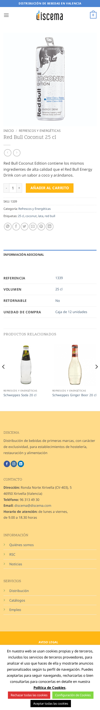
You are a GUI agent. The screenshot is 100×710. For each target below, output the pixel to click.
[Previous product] (16, 152)
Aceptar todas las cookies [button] (50, 703)
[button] (6, 15)
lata (40, 216)
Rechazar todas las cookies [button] (29, 695)
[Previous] (4, 376)
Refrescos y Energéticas (39, 130)
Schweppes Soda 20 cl (20, 395)
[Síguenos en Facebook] (7, 464)
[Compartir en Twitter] (24, 226)
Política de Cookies (49, 687)
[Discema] (50, 15)
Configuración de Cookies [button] (73, 695)
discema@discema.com (32, 505)
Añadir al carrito (49, 187)
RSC (12, 554)
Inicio (8, 130)
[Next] (96, 376)
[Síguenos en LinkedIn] (21, 464)
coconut (31, 216)
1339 (59, 278)
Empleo (15, 609)
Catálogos (17, 600)
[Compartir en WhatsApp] (8, 226)
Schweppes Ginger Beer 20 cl (74, 395)
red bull (50, 216)
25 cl (21, 216)
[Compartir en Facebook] (16, 226)
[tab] (50, 261)
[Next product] (7, 152)
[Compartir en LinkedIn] (49, 226)
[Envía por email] (33, 226)
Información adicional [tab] (23, 254)
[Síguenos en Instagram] (14, 464)
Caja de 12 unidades (71, 312)
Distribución (19, 590)
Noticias (15, 564)
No (57, 300)
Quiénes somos (21, 545)
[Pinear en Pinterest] (41, 226)
